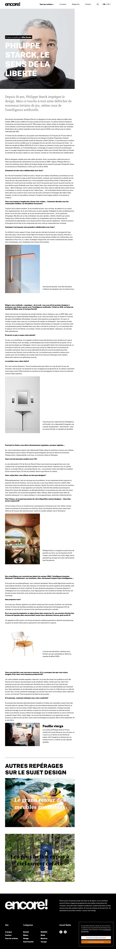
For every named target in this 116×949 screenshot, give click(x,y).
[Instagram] (65, 931)
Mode (43, 935)
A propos (62, 4)
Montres (44, 938)
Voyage (43, 941)
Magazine (75, 4)
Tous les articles (46, 4)
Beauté (26, 932)
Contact (88, 4)
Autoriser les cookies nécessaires (96, 937)
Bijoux (25, 935)
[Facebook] (60, 931)
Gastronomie (28, 941)
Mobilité (44, 932)
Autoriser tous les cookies (96, 942)
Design (26, 938)
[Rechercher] (98, 5)
